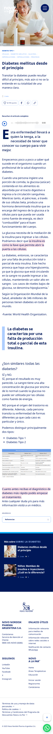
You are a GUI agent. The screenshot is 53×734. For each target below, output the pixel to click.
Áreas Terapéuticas (37, 671)
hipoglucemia (23, 57)
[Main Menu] (45, 8)
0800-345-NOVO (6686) (12, 642)
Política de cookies (10, 709)
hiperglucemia (8, 57)
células (5, 54)
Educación (33, 674)
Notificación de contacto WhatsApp (40, 648)
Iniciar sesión (35, 680)
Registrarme (34, 683)
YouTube (6, 668)
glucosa (32, 54)
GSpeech (46, 126)
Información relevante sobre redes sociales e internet (39, 640)
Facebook (6, 671)
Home (31, 667)
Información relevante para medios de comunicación (39, 631)
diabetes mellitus (19, 54)
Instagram (7, 679)
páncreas (35, 57)
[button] (47, 728)
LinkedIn (6, 664)
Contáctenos (34, 687)
